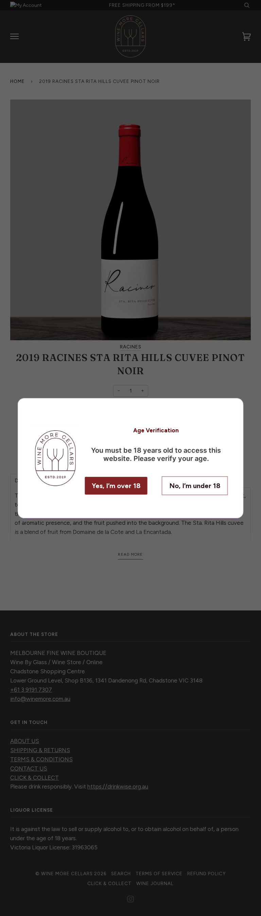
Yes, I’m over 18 (116, 486)
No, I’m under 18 (195, 486)
